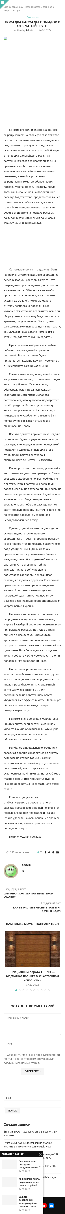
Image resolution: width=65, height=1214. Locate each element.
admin (29, 30)
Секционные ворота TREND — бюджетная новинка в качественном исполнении (32, 976)
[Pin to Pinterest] (53, 852)
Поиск (7, 1098)
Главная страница (13, 7)
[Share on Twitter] (49, 852)
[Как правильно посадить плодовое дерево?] (9, 1164)
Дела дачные (33, 17)
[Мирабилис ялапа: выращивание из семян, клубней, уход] (9, 1182)
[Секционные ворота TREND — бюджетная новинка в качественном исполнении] (32, 949)
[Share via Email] (57, 852)
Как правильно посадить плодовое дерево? (30, 1164)
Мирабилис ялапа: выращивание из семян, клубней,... (29, 1181)
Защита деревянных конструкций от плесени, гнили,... (29, 1201)
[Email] (51, 1205)
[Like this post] (41, 852)
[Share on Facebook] (45, 852)
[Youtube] (44, 1205)
